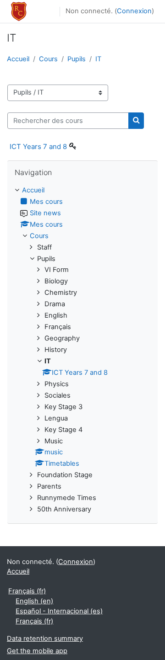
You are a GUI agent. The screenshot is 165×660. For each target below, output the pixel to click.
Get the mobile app (37, 651)
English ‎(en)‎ (34, 601)
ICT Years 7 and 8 (38, 146)
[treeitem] (82, 350)
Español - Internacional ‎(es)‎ (59, 611)
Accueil (18, 59)
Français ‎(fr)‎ (27, 591)
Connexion (134, 11)
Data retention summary (45, 638)
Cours (48, 59)
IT (98, 59)
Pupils (76, 59)
